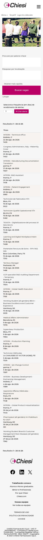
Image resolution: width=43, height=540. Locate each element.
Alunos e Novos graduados (21, 486)
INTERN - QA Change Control (16, 365)
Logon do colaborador (25, 15)
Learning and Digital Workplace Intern (19, 237)
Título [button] (5, 130)
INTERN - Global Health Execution (18, 289)
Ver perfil (13, 15)
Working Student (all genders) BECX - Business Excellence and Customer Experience (19, 303)
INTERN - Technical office (14, 135)
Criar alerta (22, 111)
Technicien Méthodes (12, 353)
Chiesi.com (21, 496)
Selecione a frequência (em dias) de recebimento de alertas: (18, 106)
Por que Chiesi (21, 493)
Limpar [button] (6, 97)
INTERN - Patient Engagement (16, 187)
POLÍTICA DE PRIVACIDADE (21, 516)
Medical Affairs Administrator (16, 318)
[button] (38, 7)
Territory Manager (11, 263)
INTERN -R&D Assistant (13, 175)
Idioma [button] (4, 15)
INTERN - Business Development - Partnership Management (18, 378)
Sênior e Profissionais (21, 490)
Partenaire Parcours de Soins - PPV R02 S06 (20, 250)
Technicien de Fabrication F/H (16, 199)
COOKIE (21, 519)
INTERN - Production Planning (16, 341)
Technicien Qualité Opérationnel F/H (19, 211)
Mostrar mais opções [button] (13, 84)
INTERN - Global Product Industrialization (21, 405)
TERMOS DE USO (21, 512)
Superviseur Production (13, 329)
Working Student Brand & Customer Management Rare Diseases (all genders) (21, 432)
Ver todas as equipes (21, 505)
